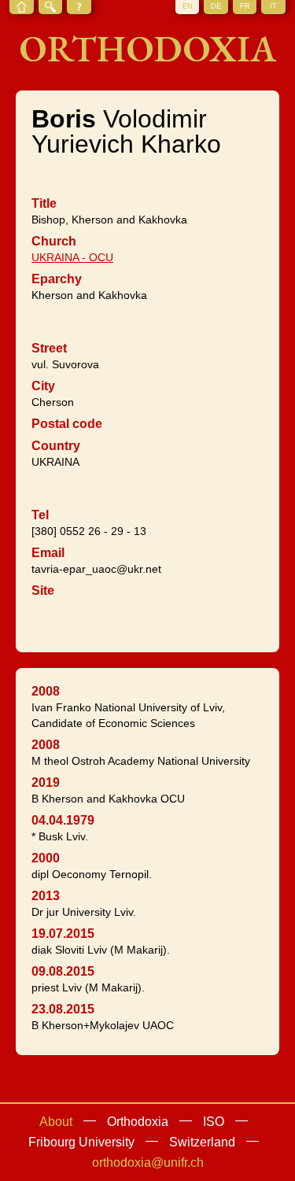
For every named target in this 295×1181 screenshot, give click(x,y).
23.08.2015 (62, 1009)
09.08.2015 (62, 971)
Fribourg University (81, 1142)
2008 (45, 691)
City (43, 386)
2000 (45, 858)
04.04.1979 (62, 820)
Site (42, 590)
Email (48, 552)
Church (53, 241)
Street (49, 348)
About (55, 1121)
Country (55, 445)
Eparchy (56, 279)
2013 (45, 895)
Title (44, 203)
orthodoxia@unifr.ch (148, 1162)
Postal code (66, 423)
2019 (45, 782)
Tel (40, 515)
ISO (213, 1121)
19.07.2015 (62, 933)
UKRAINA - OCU (72, 257)
